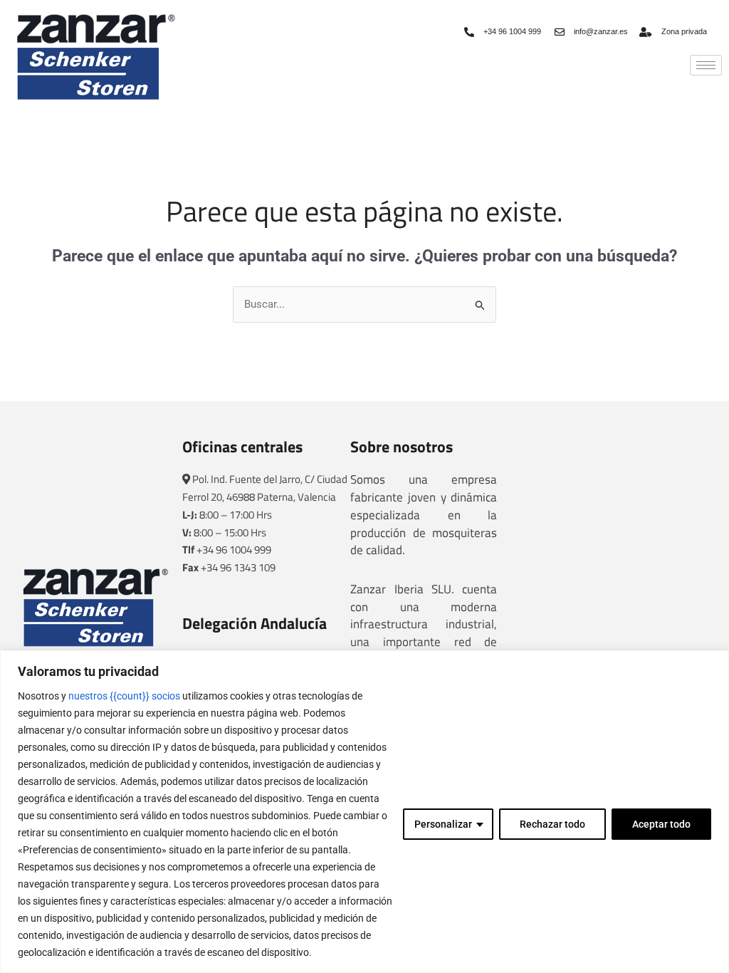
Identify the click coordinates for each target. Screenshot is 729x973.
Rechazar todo (552, 824)
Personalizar (443, 824)
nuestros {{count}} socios (124, 696)
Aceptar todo (661, 824)
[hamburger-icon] (706, 65)
